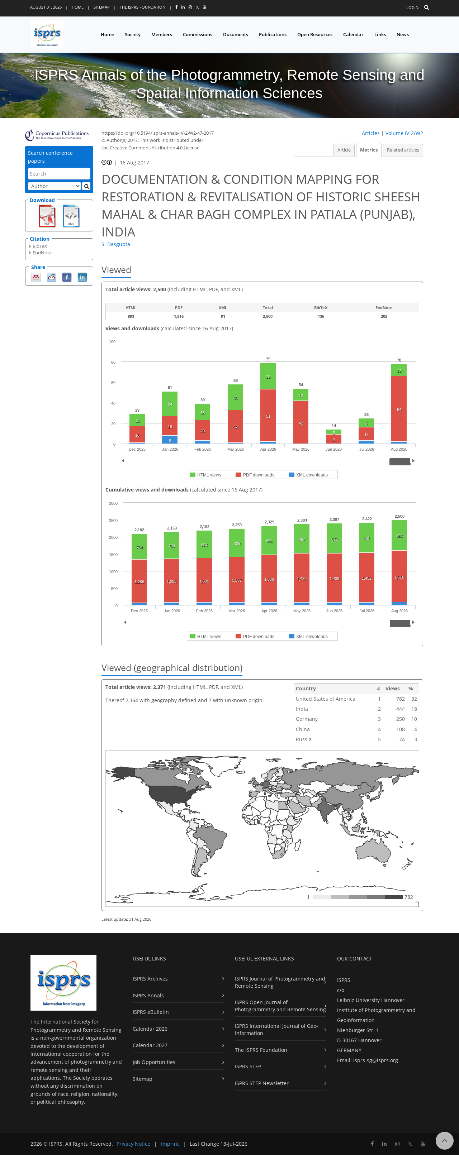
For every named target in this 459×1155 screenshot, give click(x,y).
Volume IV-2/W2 (404, 133)
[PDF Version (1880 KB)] (47, 215)
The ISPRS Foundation (142, 7)
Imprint (170, 1143)
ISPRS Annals (148, 995)
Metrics (369, 150)
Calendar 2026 (150, 1028)
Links (380, 34)
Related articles (403, 150)
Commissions (197, 34)
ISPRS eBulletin (151, 1011)
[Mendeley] (36, 276)
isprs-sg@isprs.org (375, 1060)
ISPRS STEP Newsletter (262, 1083)
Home (78, 7)
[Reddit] (51, 276)
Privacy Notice (133, 1143)
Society (133, 34)
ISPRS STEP (248, 1066)
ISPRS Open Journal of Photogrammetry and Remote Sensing (280, 1006)
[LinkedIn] (82, 276)
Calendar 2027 (150, 1045)
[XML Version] (71, 215)
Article (344, 150)
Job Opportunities (154, 1062)
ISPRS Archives (150, 978)
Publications (273, 34)
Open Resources (314, 34)
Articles (371, 133)
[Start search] (86, 186)
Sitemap (102, 7)
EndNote (42, 252)
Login (412, 7)
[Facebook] (67, 276)
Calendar (353, 34)
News (403, 34)
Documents (235, 34)
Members (161, 34)
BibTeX (40, 246)
